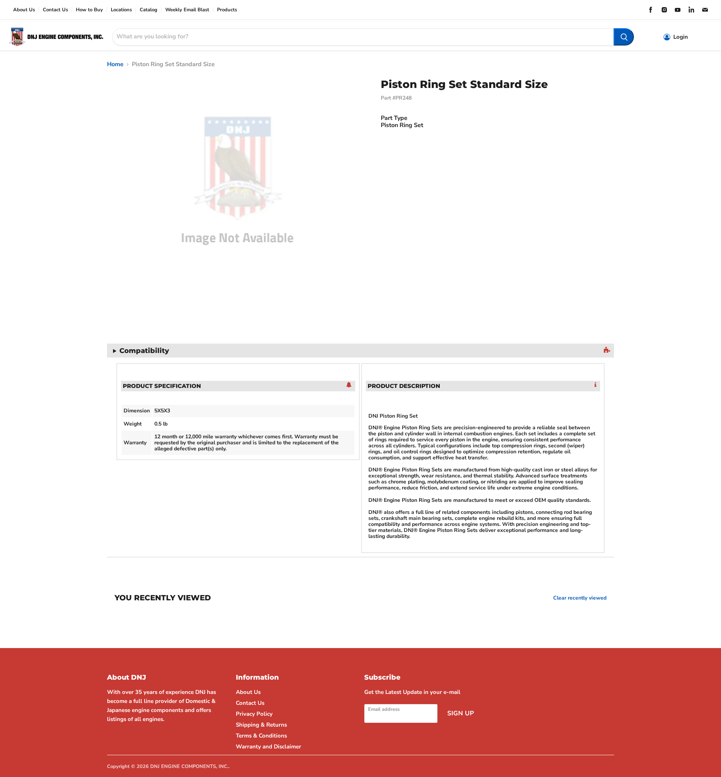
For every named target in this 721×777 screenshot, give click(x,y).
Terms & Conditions (261, 735)
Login (680, 37)
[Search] (624, 36)
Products (227, 10)
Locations (121, 10)
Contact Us (55, 10)
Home (115, 64)
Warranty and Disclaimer (268, 746)
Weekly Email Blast (187, 10)
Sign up (460, 713)
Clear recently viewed (579, 598)
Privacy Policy (254, 714)
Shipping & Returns (261, 725)
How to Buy (89, 10)
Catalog (148, 10)
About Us (24, 10)
